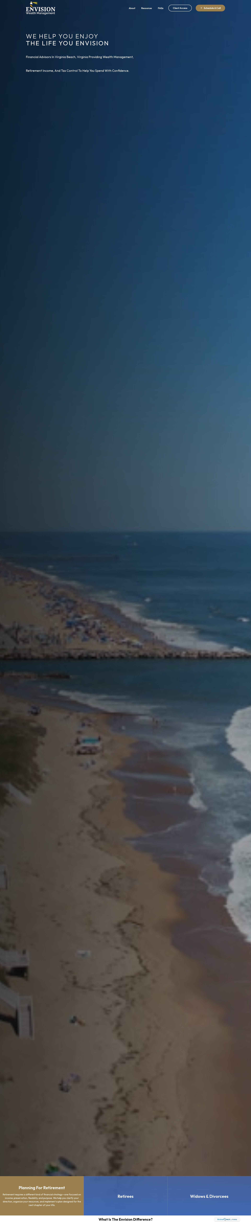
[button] (132, 8)
